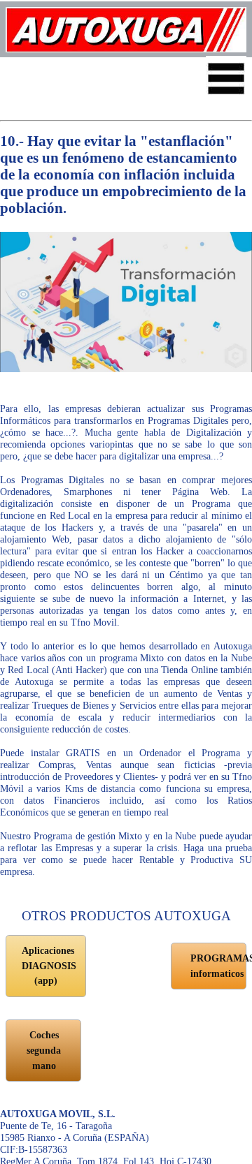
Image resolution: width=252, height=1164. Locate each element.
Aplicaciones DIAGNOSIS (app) (49, 965)
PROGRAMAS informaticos (218, 965)
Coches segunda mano (44, 1049)
